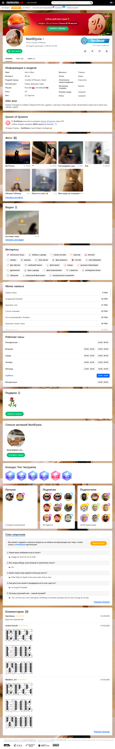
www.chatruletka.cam (29, 740)
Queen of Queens (48, 121)
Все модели (6, 8)
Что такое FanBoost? (101, 45)
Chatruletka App (72, 8)
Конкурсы (58, 8)
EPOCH (53, 740)
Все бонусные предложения (43, 8)
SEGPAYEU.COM (61, 740)
